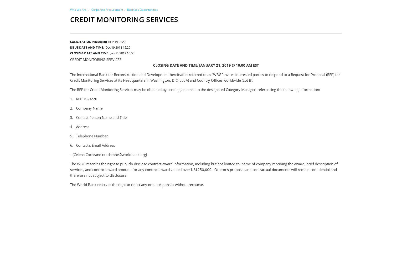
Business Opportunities (142, 10)
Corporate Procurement (107, 10)
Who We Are (78, 10)
